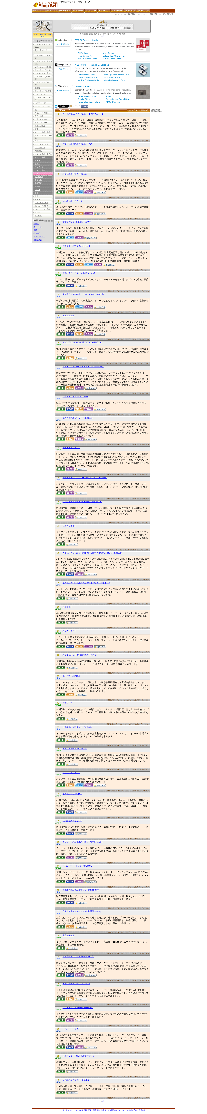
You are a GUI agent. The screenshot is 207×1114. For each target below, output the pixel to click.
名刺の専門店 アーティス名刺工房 (78, 418)
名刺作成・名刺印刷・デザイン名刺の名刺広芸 (83, 294)
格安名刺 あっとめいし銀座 (75, 396)
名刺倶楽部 (67, 607)
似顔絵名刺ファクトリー (73, 201)
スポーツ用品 (40, 126)
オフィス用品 (40, 157)
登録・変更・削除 (90, 1110)
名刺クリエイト (69, 526)
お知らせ (117, 1110)
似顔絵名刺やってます (72, 821)
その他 (37, 212)
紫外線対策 (38, 240)
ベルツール (125, 1110)
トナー (37, 164)
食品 (36, 196)
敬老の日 (37, 233)
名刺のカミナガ (69, 631)
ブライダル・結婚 (41, 203)
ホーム (65, 1110)
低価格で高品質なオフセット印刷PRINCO (81, 890)
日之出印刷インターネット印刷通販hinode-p (82, 911)
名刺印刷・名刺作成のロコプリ (76, 246)
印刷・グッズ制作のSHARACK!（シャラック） (83, 367)
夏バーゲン (38, 227)
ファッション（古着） (43, 67)
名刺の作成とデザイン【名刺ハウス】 (79, 273)
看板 (36, 193)
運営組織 (142, 1110)
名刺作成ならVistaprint (72, 794)
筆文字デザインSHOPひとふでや (77, 222)
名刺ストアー (68, 703)
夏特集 (36, 224)
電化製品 (38, 151)
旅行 (35, 230)
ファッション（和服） (43, 73)
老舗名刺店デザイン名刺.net (75, 174)
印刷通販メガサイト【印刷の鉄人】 (78, 957)
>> (106, 36)
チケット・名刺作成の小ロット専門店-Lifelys (82, 842)
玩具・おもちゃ (41, 119)
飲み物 (37, 199)
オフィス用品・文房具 (43, 154)
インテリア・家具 (41, 144)
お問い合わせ (133, 1110)
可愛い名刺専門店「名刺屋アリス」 (78, 144)
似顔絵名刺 (39, 177)
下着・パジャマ (41, 94)
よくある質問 (109, 1110)
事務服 (37, 186)
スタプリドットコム (71, 773)
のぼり (37, 190)
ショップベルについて (75, 1110)
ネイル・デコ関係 (41, 113)
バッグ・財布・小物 (42, 106)
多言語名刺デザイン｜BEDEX (76, 1080)
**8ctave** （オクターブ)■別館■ (77, 866)
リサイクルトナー (41, 167)
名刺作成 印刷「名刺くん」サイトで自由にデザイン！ (86, 583)
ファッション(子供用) (43, 91)
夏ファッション (39, 237)
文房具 (37, 161)
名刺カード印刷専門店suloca (75, 748)
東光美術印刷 (68, 935)
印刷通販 (38, 183)
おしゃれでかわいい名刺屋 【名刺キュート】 (83, 114)
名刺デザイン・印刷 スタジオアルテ (79, 1056)
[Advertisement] (83, 18)
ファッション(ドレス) (43, 70)
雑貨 (36, 129)
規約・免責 (100, 1110)
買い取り (38, 216)
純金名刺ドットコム (71, 448)
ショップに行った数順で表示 (138, 110)
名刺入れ (38, 180)
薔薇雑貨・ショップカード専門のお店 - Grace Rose (85, 478)
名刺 (36, 174)
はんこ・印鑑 (40, 170)
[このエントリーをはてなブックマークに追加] (56, 107)
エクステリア (40, 148)
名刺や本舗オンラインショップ (76, 984)
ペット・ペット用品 (42, 209)
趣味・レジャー (41, 123)
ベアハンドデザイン (71, 1029)
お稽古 (37, 88)
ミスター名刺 (68, 315)
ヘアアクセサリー (41, 103)
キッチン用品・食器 (42, 132)
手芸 (36, 141)
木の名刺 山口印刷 (71, 676)
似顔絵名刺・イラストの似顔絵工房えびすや (82, 502)
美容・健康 (39, 116)
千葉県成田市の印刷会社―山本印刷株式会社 (82, 342)
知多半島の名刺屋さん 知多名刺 (77, 727)
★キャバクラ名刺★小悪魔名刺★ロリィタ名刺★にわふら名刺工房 (92, 553)
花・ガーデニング (41, 206)
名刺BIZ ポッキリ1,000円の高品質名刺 (79, 655)
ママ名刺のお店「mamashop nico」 (78, 1008)
